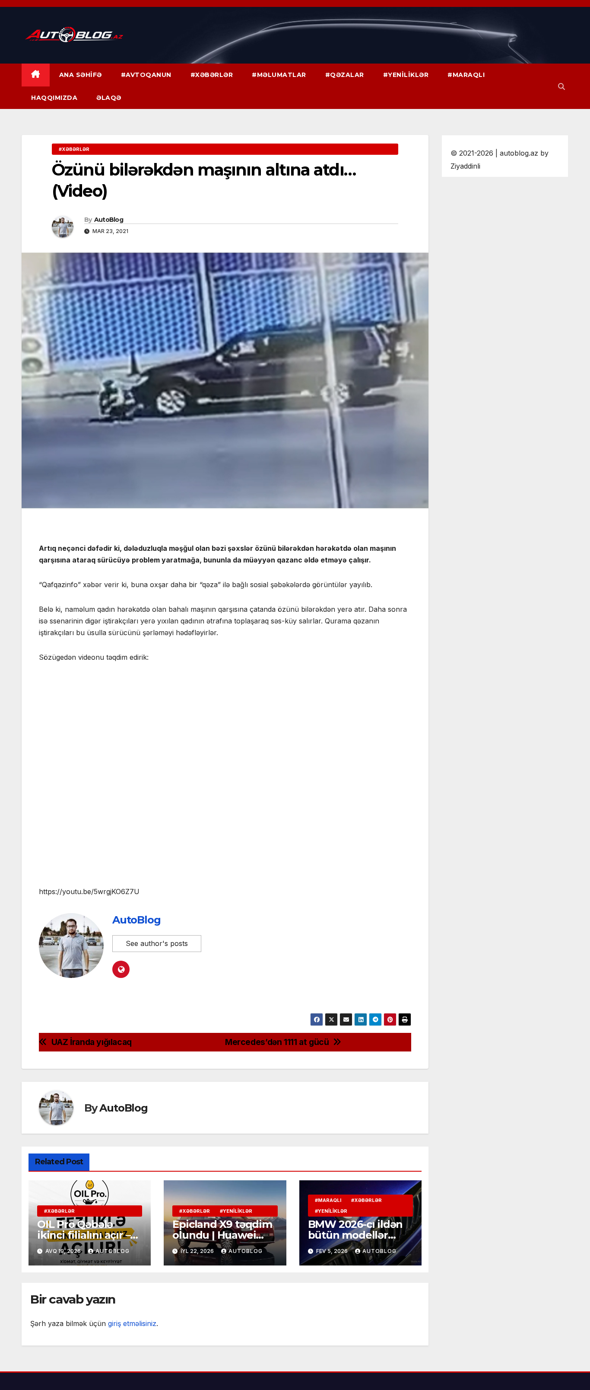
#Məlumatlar (279, 75)
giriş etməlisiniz (132, 1323)
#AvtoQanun (146, 75)
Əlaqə (108, 98)
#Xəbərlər (211, 75)
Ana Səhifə (80, 75)
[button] (561, 86)
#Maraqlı (466, 75)
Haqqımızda (54, 98)
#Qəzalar (344, 75)
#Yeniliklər (406, 75)
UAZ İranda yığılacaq (91, 1042)
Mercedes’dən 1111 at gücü (277, 1042)
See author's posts (157, 943)
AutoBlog (108, 220)
